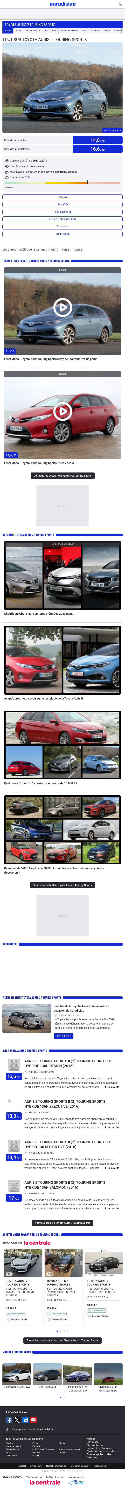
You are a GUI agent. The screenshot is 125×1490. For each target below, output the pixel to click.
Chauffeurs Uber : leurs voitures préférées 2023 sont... (39, 613)
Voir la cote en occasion (30, 166)
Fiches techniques (69, 30)
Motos (62, 1443)
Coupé (35, 1443)
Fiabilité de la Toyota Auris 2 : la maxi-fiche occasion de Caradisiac (81, 1008)
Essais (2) (62, 197)
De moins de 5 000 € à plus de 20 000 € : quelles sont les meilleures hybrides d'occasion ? (54, 870)
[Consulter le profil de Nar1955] (14, 1110)
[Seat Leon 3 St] (47, 1374)
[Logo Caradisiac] (63, 6)
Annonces (95, 30)
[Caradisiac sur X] (17, 1420)
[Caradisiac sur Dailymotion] (25, 1420)
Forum (107, 30)
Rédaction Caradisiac (56, 1466)
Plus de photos (112, 130)
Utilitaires (36, 1455)
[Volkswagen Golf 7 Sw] (16, 1374)
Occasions (62, 226)
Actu (54, 30)
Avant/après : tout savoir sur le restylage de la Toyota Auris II (43, 698)
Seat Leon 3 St (47, 1386)
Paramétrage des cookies (99, 1454)
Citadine (9, 1443)
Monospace (11, 1455)
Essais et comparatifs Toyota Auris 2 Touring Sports (36, 261)
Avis (46, 30)
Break (8, 1452)
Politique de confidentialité (99, 1448)
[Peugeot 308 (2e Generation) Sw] (77, 1374)
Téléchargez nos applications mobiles (31, 1429)
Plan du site (92, 1442)
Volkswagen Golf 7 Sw (17, 1386)
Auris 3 (78, 250)
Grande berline (12, 1449)
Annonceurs (36, 1466)
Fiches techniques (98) (62, 219)
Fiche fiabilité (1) (62, 211)
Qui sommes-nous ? (80, 1466)
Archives (91, 1439)
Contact (22, 1466)
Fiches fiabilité (33, 30)
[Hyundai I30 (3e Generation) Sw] (108, 1374)
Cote (84, 30)
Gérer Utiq (92, 1457)
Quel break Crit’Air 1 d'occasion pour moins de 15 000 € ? (40, 783)
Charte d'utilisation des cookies (101, 1451)
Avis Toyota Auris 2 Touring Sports (24, 1051)
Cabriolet (36, 1446)
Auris (53, 250)
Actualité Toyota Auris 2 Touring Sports (28, 535)
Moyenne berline (13, 1446)
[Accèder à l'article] (62, 311)
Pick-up (36, 1452)
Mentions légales (95, 1445)
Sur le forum (62, 233)
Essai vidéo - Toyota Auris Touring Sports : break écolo (39, 463)
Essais (18, 30)
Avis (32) (62, 204)
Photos (117, 30)
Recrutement (100, 1466)
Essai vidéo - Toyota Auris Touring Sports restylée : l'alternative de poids (50, 359)
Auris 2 (65, 250)
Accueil (7, 30)
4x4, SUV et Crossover (43, 1449)
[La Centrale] (45, 1485)
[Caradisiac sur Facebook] (9, 1420)
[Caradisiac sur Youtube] (33, 1420)
